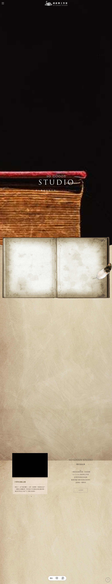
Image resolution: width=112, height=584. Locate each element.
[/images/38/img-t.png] (56, 292)
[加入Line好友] (57, 578)
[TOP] (108, 580)
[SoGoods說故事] (56, 3)
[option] (56, 292)
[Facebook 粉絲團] (63, 578)
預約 (51, 578)
